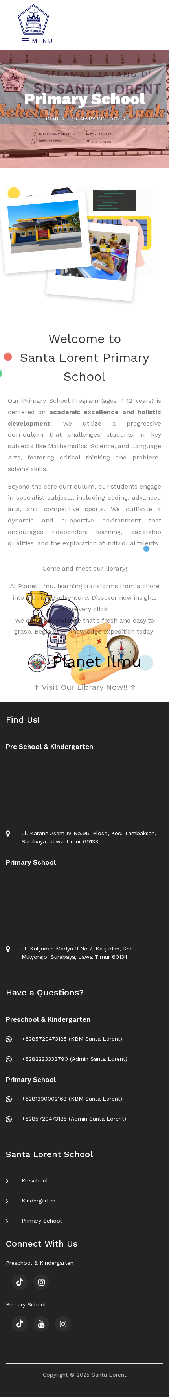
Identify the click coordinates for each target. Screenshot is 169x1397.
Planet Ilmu (94, 661)
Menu (41, 40)
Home (52, 119)
